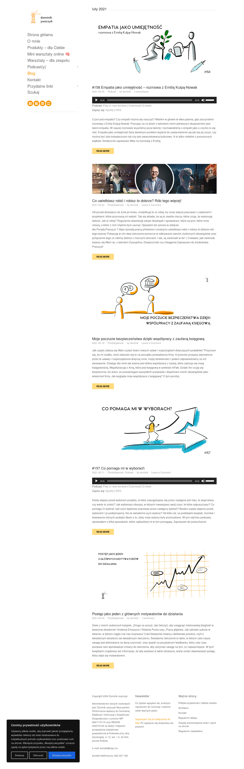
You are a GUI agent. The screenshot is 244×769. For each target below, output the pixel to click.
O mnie (33, 41)
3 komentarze (141, 91)
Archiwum (183, 708)
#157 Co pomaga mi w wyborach (118, 468)
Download (135, 105)
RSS (118, 110)
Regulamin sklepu (187, 717)
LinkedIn (42, 103)
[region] (43, 741)
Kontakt (34, 79)
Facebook (30, 103)
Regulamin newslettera (190, 731)
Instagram (36, 103)
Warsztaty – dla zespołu (48, 60)
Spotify (110, 110)
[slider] (210, 100)
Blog (31, 73)
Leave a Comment (151, 205)
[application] (154, 100)
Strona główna (40, 34)
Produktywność (116, 205)
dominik (127, 91)
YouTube (48, 103)
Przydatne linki (40, 86)
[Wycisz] (203, 100)
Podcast (112, 91)
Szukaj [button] (33, 92)
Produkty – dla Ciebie (46, 47)
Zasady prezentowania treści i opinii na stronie (197, 724)
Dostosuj (19, 755)
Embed (147, 105)
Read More (103, 150)
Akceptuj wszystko (61, 755)
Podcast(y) (36, 67)
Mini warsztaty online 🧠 (48, 54)
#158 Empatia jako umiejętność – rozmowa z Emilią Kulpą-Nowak (144, 87)
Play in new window (115, 105)
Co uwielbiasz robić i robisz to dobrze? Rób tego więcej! (136, 200)
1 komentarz (148, 618)
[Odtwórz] (96, 100)
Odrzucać (38, 755)
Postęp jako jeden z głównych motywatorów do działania (137, 613)
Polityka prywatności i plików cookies (197, 703)
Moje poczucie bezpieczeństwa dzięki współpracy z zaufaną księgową (148, 338)
